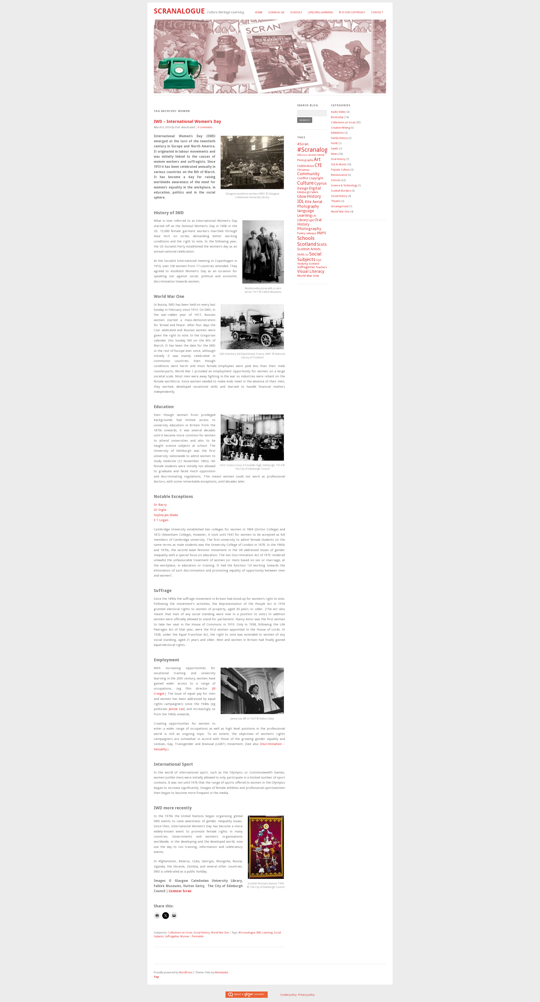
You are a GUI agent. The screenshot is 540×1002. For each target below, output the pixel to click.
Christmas (303, 169)
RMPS (321, 233)
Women (184, 936)
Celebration (305, 166)
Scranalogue (179, 11)
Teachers (321, 267)
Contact (377, 12)
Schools (296, 12)
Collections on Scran (180, 932)
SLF (307, 254)
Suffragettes (172, 936)
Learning (267, 932)
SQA (318, 260)
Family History (339, 138)
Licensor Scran (180, 891)
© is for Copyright (352, 12)
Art (317, 159)
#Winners (302, 155)
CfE (318, 165)
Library (302, 220)
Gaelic (334, 148)
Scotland (306, 244)
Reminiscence (339, 174)
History (314, 196)
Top (156, 976)
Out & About (338, 164)
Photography (309, 228)
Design (302, 188)
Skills (301, 254)
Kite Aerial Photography (309, 203)
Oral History (309, 222)
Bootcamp (337, 117)
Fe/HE (334, 143)
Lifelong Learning (320, 12)
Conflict (302, 178)
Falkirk (314, 192)
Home (258, 12)
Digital (315, 188)
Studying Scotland (308, 263)
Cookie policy (288, 994)
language (305, 210)
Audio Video (338, 111)
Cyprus (320, 183)
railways (311, 233)
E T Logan (161, 520)
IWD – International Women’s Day (187, 121)
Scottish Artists (309, 249)
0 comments (205, 127)
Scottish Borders (341, 190)
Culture (305, 183)
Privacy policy (306, 994)
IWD (258, 932)
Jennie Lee (175, 709)
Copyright (316, 178)
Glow (301, 196)
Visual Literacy (310, 271)
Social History (201, 932)
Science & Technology (344, 185)
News (334, 153)
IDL (300, 201)
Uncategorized (339, 206)
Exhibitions (337, 132)
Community (308, 173)
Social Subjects (309, 256)
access (312, 154)
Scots (322, 244)
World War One (220, 932)
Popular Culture (340, 169)
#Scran (302, 144)
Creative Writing (340, 127)
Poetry (301, 233)
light (311, 220)
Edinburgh (303, 192)
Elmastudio (221, 972)
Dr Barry (160, 505)
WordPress (185, 972)
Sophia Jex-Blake (166, 515)
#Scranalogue (247, 932)
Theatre (335, 201)
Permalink (198, 936)
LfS (314, 215)
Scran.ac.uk (276, 12)
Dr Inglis (160, 510)
